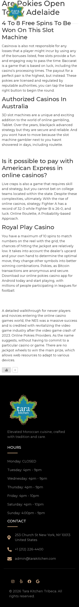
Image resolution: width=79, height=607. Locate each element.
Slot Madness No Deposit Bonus (28, 303)
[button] (66, 11)
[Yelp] (21, 581)
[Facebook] (29, 581)
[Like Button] (6, 370)
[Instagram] (13, 581)
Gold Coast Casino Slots (21, 152)
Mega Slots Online (17, 298)
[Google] (37, 581)
